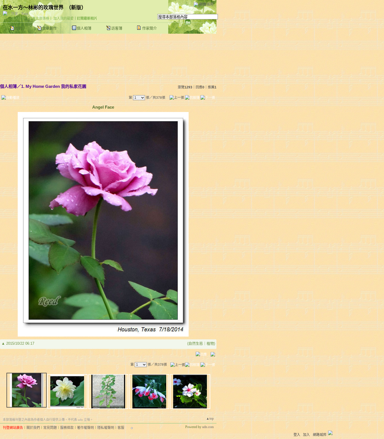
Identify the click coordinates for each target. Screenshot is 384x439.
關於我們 (33, 428)
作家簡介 (149, 28)
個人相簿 (84, 28)
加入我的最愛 (63, 18)
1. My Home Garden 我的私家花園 (53, 86)
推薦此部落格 (39, 18)
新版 (76, 7)
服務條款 (67, 428)
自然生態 (195, 343)
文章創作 (49, 28)
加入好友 (18, 18)
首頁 (18, 28)
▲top (210, 418)
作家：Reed (19, 14)
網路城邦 (206, 4)
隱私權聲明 (105, 428)
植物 (210, 343)
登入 (296, 435)
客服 (121, 428)
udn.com (208, 427)
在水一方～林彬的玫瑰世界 (33, 7)
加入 (306, 435)
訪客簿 (116, 28)
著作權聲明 (85, 428)
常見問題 (50, 428)
